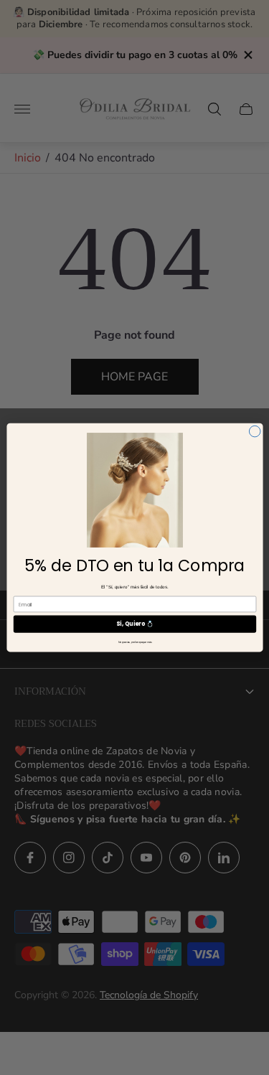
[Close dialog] (254, 431)
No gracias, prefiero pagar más (134, 642)
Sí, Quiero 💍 (135, 624)
